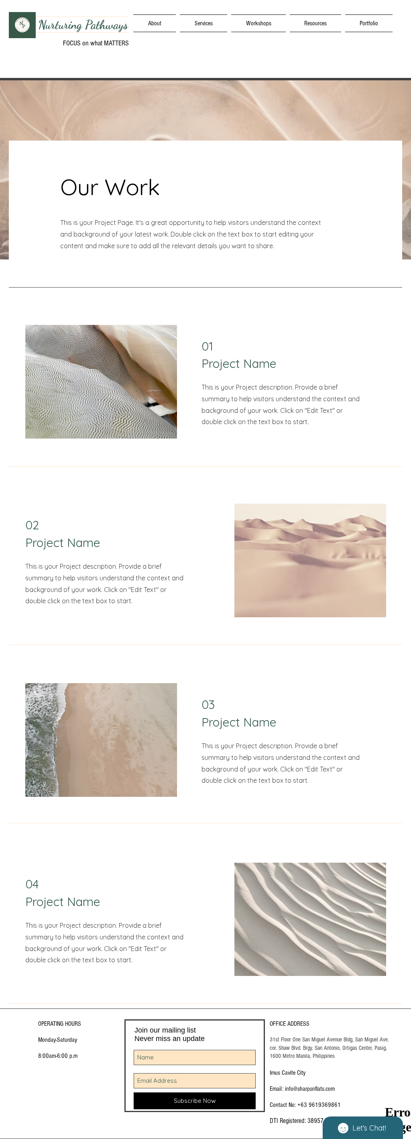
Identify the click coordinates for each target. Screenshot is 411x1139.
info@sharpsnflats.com (310, 1088)
